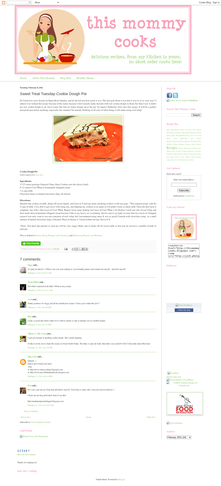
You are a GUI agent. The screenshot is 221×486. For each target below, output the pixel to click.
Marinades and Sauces (190, 138)
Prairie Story (41, 235)
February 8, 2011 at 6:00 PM (39, 307)
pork (175, 157)
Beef (172, 130)
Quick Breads (196, 144)
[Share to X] (80, 249)
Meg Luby (32, 356)
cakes (175, 154)
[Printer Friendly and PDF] (31, 245)
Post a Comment (31, 411)
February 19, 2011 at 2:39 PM (40, 347)
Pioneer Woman (178, 144)
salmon (187, 157)
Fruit (194, 130)
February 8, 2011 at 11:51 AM (40, 290)
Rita (29, 316)
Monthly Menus (85, 78)
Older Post (151, 417)
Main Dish (172, 138)
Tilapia (184, 151)
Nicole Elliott (33, 282)
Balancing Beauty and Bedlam (87, 235)
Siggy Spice (39, 175)
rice (179, 157)
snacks (199, 157)
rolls (182, 157)
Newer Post (25, 417)
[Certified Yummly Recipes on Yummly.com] (184, 385)
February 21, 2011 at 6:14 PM (40, 376)
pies (168, 157)
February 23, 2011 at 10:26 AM (41, 405)
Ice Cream (197, 135)
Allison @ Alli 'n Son (37, 333)
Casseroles (188, 130)
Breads (177, 130)
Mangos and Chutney (58, 235)
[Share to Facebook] (83, 249)
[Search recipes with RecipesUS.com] (175, 423)
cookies (185, 154)
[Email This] (73, 249)
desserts (191, 154)
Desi (29, 385)
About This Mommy (43, 78)
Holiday (192, 133)
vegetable (190, 160)
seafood (193, 157)
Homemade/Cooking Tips (185, 135)
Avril (30, 299)
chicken (179, 154)
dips (195, 154)
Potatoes (188, 144)
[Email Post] (66, 249)
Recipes (172, 147)
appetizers (190, 151)
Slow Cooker (176, 151)
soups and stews (172, 160)
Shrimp (195, 148)
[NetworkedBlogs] (184, 305)
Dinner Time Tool (174, 376)
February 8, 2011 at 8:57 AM (40, 272)
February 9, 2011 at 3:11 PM (39, 324)
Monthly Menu (196, 141)
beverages (198, 151)
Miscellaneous (185, 141)
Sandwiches (188, 148)
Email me (193, 100)
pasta (199, 154)
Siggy (30, 264)
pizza (172, 157)
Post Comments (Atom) (41, 422)
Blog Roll (65, 78)
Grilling (172, 133)
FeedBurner (189, 195)
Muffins (169, 144)
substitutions (182, 160)
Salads (181, 148)
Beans (169, 130)
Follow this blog (183, 310)
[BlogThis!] (76, 249)
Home (23, 78)
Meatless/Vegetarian (173, 141)
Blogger (121, 479)
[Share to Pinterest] (86, 249)
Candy (182, 130)
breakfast (170, 154)
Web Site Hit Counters (26, 454)
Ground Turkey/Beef (182, 133)
